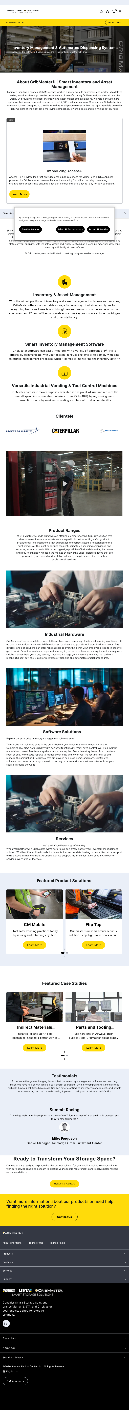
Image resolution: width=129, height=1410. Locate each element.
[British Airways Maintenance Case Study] (94, 1007)
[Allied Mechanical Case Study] (34, 1007)
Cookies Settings (30, 229)
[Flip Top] (94, 904)
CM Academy (15, 1381)
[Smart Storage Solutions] (22, 12)
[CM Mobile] (34, 904)
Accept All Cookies (98, 229)
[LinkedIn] (6, 1323)
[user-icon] (107, 11)
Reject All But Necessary (70, 229)
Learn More (34, 945)
